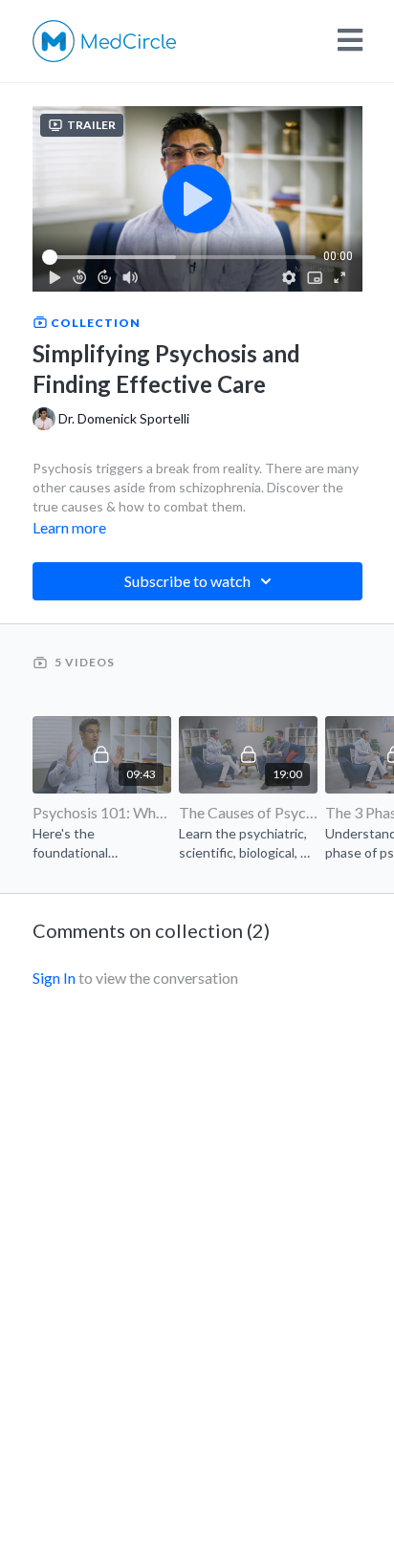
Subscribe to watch (187, 581)
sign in (54, 977)
